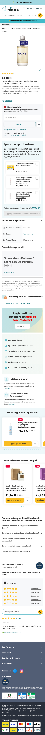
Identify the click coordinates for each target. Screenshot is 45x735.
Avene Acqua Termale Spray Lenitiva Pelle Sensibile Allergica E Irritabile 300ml (24, 180)
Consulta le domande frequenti (17, 303)
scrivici (12, 404)
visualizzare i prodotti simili (15, 135)
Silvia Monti (28, 234)
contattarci (8, 388)
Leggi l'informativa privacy (15, 130)
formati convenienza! (29, 21)
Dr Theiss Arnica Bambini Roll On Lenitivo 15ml (25, 164)
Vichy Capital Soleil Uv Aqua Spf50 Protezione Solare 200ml (28, 426)
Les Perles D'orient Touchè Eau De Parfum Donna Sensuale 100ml (16, 488)
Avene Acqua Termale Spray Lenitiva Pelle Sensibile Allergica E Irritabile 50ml (24, 195)
